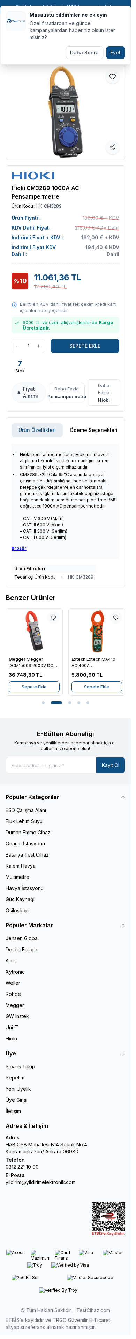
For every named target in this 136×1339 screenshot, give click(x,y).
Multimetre (17, 877)
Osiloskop (17, 910)
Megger (18, 659)
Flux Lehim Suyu (24, 821)
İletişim (13, 1111)
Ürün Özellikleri (37, 430)
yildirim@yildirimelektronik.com (41, 1182)
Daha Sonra (84, 52)
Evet (115, 52)
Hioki (104, 400)
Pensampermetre (66, 396)
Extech (78, 659)
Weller (13, 983)
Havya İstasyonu (25, 888)
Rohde (13, 994)
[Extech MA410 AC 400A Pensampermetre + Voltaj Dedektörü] (97, 631)
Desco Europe (22, 949)
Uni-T (12, 1027)
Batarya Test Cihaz (27, 855)
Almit (11, 960)
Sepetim (15, 1078)
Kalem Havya (21, 866)
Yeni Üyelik (18, 1089)
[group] (65, 112)
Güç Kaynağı (20, 899)
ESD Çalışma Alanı (26, 810)
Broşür (19, 548)
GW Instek (17, 1016)
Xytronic (15, 972)
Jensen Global (22, 938)
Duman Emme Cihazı (29, 832)
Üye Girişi (16, 1100)
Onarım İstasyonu (25, 843)
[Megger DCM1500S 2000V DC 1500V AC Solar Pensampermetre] (34, 631)
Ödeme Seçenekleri (94, 430)
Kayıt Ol (110, 765)
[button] (43, 702)
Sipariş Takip (20, 1066)
